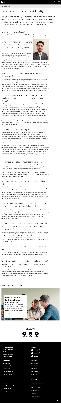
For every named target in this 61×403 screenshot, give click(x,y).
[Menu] (59, 2)
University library (35, 363)
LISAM (5, 391)
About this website (35, 385)
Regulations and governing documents (12, 377)
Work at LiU (34, 379)
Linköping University (7, 6)
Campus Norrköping (8, 371)
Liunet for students (7, 388)
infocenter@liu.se (8, 354)
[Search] (54, 2)
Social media (34, 393)
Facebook (36, 350)
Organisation (34, 374)
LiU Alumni (34, 368)
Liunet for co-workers (8, 385)
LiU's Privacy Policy (36, 387)
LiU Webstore (34, 371)
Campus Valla (6, 366)
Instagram (36, 353)
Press (32, 377)
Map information (7, 363)
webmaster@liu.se (35, 398)
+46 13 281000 (8, 356)
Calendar (33, 366)
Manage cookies (35, 390)
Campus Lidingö (7, 374)
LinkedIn (36, 356)
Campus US (6, 368)
